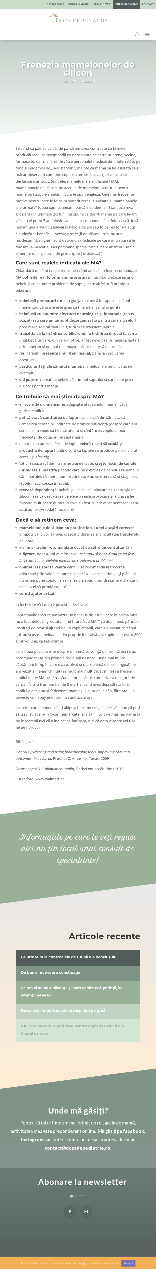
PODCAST (148, 4)
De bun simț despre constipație (50, 972)
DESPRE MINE (55, 4)
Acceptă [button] (128, 1263)
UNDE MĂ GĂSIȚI (78, 4)
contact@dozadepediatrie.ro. (78, 1148)
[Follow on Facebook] (70, 1211)
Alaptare (88, 81)
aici (31, 430)
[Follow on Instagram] (86, 1211)
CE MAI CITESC (102, 4)
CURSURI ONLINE (126, 4)
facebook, (133, 1131)
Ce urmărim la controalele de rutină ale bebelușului (69, 957)
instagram (32, 1139)
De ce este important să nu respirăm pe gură (63, 1010)
